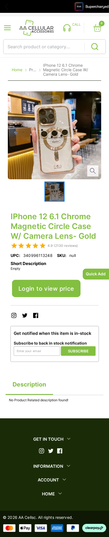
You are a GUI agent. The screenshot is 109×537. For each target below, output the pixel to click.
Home (17, 70)
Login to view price (46, 288)
